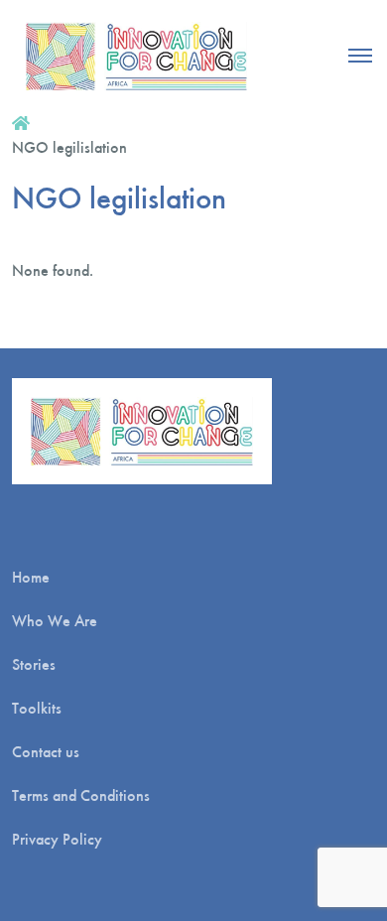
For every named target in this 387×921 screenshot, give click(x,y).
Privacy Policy (57, 839)
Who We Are (54, 620)
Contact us (45, 751)
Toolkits (37, 708)
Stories (34, 664)
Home (31, 577)
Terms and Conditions (81, 795)
